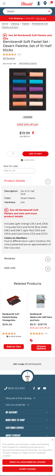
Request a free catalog (18, 398)
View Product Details (28, 63)
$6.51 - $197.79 (38, 324)
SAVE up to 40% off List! (40, 328)
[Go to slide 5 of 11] (31, 117)
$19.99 (24, 133)
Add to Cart (14, 346)
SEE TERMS (41, 18)
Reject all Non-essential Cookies (27, 462)
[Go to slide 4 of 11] (29, 117)
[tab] (27, 181)
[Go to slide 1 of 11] (24, 117)
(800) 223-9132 (16, 388)
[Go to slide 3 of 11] (27, 117)
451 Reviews (9, 58)
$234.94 (7, 324)
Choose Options (41, 347)
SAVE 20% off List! (27, 124)
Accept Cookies (27, 469)
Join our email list (15, 405)
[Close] (52, 440)
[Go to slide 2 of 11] (26, 117)
